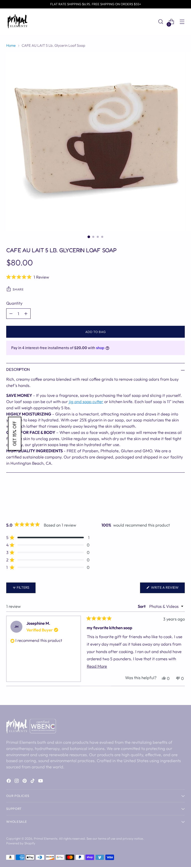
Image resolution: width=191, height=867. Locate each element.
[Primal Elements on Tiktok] (33, 781)
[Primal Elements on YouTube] (41, 781)
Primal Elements (45, 838)
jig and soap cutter (86, 401)
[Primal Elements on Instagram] (17, 781)
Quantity (14, 303)
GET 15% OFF (15, 433)
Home (11, 45)
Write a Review (167, 589)
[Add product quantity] (25, 314)
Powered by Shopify (20, 843)
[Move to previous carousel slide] (169, 500)
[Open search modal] (161, 22)
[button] (95, 276)
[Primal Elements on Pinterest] (25, 781)
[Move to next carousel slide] (180, 499)
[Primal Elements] (17, 21)
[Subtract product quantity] (10, 314)
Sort (142, 606)
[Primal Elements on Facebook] (9, 781)
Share (18, 289)
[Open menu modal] (182, 22)
